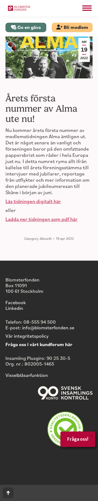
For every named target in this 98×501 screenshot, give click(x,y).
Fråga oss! (77, 439)
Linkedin (14, 308)
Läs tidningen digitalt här (33, 201)
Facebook (15, 302)
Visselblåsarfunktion (26, 375)
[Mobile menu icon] (87, 8)
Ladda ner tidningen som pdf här (41, 219)
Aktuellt (46, 238)
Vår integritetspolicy (26, 336)
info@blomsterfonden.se (48, 327)
